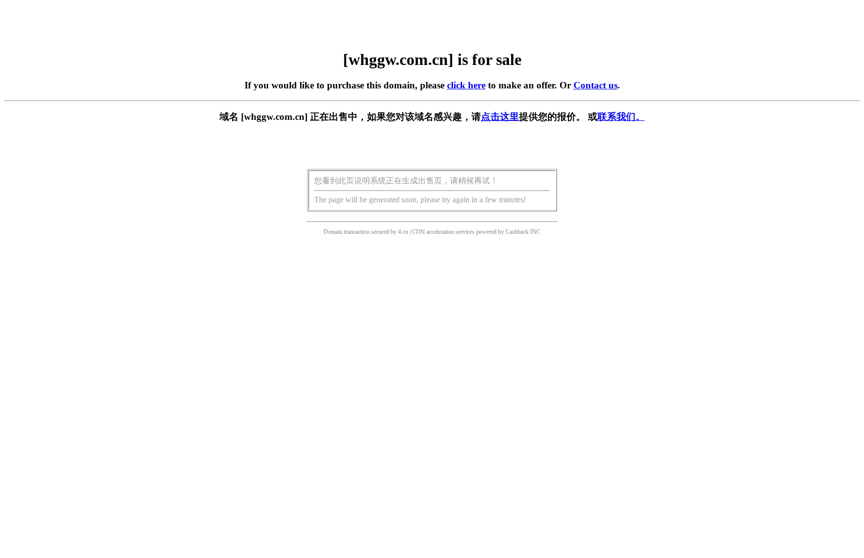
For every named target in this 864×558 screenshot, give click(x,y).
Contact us (596, 85)
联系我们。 (621, 116)
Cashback (517, 231)
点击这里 (500, 116)
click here (466, 85)
